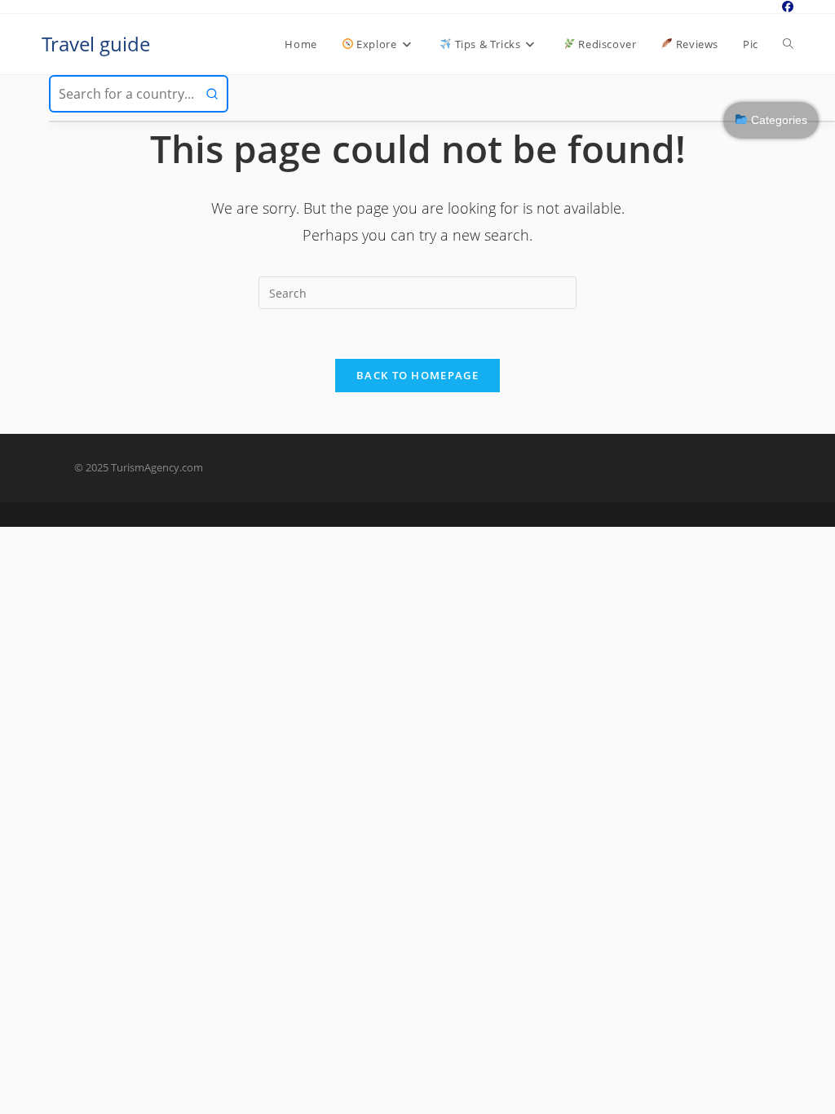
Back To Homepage (417, 375)
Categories (777, 119)
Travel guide (96, 43)
